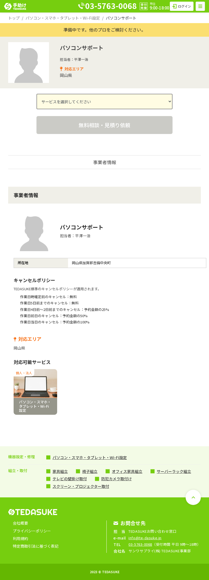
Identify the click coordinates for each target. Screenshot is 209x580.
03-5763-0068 (140, 544)
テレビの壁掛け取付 (70, 478)
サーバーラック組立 (174, 471)
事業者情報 (104, 162)
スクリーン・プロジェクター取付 (81, 486)
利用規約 (20, 538)
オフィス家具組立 (127, 471)
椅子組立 (89, 471)
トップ (14, 18)
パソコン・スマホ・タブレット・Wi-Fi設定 (63, 18)
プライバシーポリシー (32, 531)
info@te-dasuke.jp (145, 537)
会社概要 (20, 523)
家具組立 (60, 471)
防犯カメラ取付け (116, 478)
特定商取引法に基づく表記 (36, 546)
